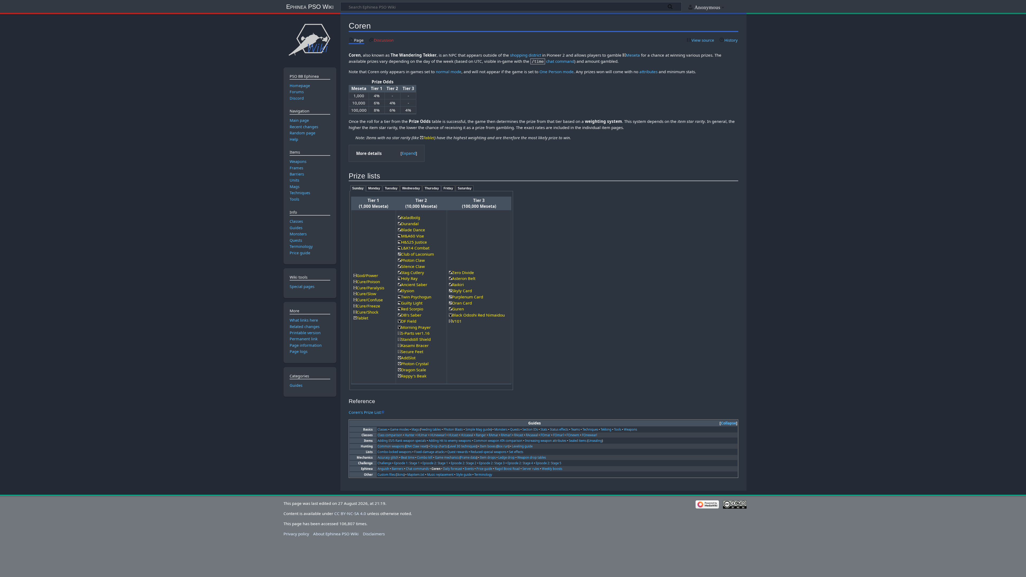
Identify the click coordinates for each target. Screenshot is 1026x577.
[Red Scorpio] (399, 308)
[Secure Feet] (399, 351)
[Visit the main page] (309, 39)
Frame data (468, 457)
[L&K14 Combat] (399, 248)
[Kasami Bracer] (399, 345)
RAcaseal (532, 435)
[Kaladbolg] (399, 217)
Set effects (516, 452)
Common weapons (391, 446)
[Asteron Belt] (450, 278)
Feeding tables (431, 429)
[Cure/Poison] (355, 281)
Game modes (399, 429)
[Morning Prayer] (399, 327)
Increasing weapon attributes (545, 441)
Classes (382, 429)
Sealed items (577, 441)
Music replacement (440, 475)
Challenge (384, 463)
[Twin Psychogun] (399, 296)
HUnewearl (438, 435)
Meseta (633, 55)
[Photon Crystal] (399, 363)
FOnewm (572, 435)
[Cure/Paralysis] (355, 287)
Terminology (483, 475)
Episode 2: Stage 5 (548, 463)
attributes (648, 71)
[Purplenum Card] (450, 296)
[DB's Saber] (399, 315)
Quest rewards (457, 452)
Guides (296, 385)
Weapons (630, 429)
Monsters (500, 429)
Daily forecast (452, 469)
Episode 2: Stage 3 (492, 463)
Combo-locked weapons (394, 452)
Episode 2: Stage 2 (463, 463)
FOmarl (558, 435)
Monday (374, 188)
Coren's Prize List (365, 412)
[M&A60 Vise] (399, 236)
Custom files (386, 475)
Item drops (488, 457)
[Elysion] (399, 290)
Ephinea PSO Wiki (309, 6)
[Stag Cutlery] (399, 272)
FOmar (545, 435)
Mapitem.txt (415, 475)
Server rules (530, 469)
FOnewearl (589, 435)
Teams (575, 429)
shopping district (525, 55)
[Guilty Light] (399, 303)
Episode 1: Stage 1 (407, 463)
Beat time (407, 457)
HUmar (422, 435)
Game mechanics (447, 457)
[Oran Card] (450, 303)
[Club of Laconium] (399, 254)
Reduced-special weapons (488, 452)
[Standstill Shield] (399, 339)
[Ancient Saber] (399, 284)
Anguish (383, 469)
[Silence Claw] (399, 266)
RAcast (518, 435)
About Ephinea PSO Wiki (336, 533)
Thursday (432, 188)
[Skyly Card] (450, 290)
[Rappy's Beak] (399, 376)
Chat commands (417, 469)
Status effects (559, 429)
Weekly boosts (552, 469)
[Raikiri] (450, 284)
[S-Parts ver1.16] (399, 333)
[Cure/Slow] (355, 293)
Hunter (410, 435)
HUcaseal (467, 435)
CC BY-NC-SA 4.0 (350, 513)
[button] (409, 153)
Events (469, 469)
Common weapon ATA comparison (498, 441)
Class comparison (390, 435)
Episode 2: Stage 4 (520, 463)
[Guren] (450, 308)
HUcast (453, 435)
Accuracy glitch (388, 457)
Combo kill (424, 457)
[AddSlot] (399, 357)
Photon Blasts (453, 429)
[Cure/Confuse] (355, 299)
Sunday (358, 188)
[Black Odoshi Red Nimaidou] (450, 315)
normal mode (448, 71)
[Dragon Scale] (399, 369)
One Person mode (556, 71)
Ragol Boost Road (507, 469)
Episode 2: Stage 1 (435, 463)
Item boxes (488, 446)
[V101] (450, 321)
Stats (544, 429)
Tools (617, 429)
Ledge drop (506, 457)
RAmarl (506, 435)
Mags (415, 429)
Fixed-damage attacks (429, 452)
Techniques (590, 429)
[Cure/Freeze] (355, 306)
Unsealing (595, 441)
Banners (397, 469)
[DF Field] (399, 321)
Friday (448, 188)
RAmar (493, 435)
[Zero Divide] (450, 272)
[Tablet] (421, 137)
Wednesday (411, 188)
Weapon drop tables (531, 457)
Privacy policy (296, 533)
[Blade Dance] (399, 229)
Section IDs (530, 429)
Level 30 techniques (462, 446)
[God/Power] (355, 275)
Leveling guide (522, 446)
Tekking (606, 429)
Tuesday (391, 188)
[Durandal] (399, 223)
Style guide (464, 475)
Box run (502, 446)
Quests (515, 429)
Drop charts (438, 446)
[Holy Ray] (399, 278)
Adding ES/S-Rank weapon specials (402, 441)
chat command (560, 61)
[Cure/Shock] (355, 312)
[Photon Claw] (399, 260)
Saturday (465, 188)
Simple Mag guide (478, 429)
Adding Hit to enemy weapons (450, 441)
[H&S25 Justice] (399, 242)
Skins (400, 475)
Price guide (484, 469)
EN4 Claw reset (416, 446)
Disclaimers (374, 533)
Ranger (481, 435)
